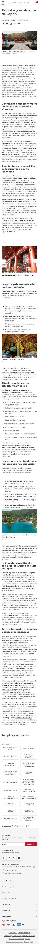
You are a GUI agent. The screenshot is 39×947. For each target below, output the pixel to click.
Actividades (6, 911)
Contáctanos (13, 933)
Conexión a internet (9, 899)
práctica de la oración (9, 450)
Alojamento (6, 905)
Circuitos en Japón (8, 887)
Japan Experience (8, 881)
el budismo (15, 148)
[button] (4, 261)
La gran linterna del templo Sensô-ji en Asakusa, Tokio (17, 276)
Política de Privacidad (16, 939)
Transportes (6, 893)
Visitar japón (6, 917)
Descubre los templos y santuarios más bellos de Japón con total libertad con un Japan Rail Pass (19, 720)
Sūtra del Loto (19, 332)
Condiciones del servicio (14, 942)
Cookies (27, 939)
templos (24, 208)
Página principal (6, 826)
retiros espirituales (8, 690)
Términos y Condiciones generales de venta (19, 936)
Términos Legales (24, 933)
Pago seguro (28, 942)
